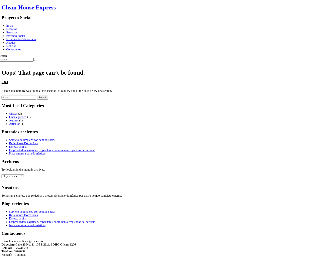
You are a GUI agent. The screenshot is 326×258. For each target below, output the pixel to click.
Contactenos (13, 49)
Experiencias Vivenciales (21, 39)
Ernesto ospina (18, 146)
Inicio (9, 25)
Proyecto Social (15, 35)
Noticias (11, 46)
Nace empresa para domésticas (27, 153)
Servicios (11, 32)
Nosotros (11, 29)
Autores (13, 120)
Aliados (10, 42)
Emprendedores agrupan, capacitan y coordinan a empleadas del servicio (52, 150)
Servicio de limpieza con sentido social (32, 139)
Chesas (13, 113)
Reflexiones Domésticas (23, 143)
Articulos (14, 123)
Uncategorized (17, 117)
